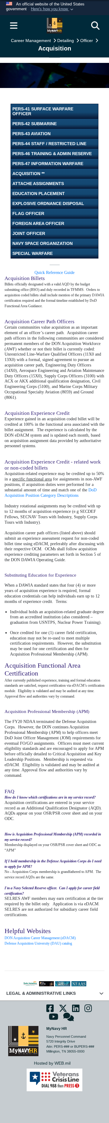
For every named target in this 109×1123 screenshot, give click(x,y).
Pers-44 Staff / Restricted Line (49, 143)
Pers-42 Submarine (34, 123)
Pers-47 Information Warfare (47, 163)
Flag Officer (28, 213)
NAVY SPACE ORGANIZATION (42, 243)
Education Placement (38, 193)
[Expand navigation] (14, 26)
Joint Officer (28, 233)
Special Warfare (32, 253)
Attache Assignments (38, 183)
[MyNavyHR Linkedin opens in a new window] (76, 1010)
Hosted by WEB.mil (52, 1063)
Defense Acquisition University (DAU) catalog (38, 943)
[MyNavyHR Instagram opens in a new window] (88, 1010)
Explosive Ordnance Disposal (48, 203)
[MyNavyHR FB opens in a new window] (50, 1010)
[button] (52, 9)
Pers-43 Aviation (31, 133)
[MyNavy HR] (23, 1040)
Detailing (66, 40)
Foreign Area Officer (38, 223)
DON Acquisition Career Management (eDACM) (41, 938)
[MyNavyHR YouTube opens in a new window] (53, 1018)
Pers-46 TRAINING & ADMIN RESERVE (52, 153)
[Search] (95, 26)
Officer (87, 40)
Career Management (31, 40)
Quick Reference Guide (54, 272)
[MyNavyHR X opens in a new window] (63, 1010)
